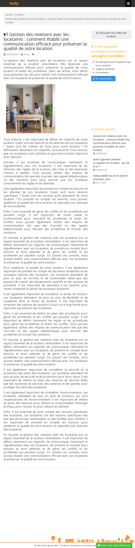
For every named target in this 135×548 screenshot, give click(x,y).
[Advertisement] (46, 500)
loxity (14, 3)
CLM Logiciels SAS (49, 545)
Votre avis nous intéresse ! (115, 545)
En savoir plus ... (104, 78)
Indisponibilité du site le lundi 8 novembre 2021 (110, 179)
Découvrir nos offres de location (112, 34)
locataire (19, 14)
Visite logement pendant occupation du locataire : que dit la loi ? (111, 164)
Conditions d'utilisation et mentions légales (80, 545)
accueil (8, 14)
